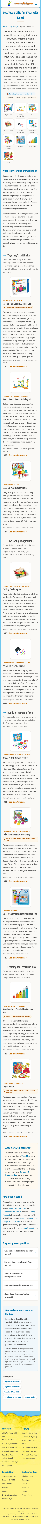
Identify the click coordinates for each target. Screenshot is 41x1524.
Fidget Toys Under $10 (10, 1443)
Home (5, 26)
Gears (22, 1218)
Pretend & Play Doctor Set (14, 666)
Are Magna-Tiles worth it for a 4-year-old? (18, 1285)
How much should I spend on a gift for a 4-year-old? (18, 1263)
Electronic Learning (9, 1495)
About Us (25, 1487)
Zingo (17, 1221)
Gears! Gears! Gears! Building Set (17, 399)
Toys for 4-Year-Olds (29, 1447)
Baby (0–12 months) (29, 1433)
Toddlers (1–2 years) (29, 1437)
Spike (11, 1208)
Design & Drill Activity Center (15, 758)
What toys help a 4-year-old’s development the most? (14, 1275)
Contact (25, 1491)
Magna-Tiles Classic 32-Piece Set (17, 303)
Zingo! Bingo (8, 1086)
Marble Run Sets (8, 1440)
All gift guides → (8, 1465)
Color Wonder (20, 1208)
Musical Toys (7, 1499)
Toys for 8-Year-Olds (29, 1455)
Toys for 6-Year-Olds (12, 1392)
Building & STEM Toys (12, 1397)
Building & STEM (8, 1480)
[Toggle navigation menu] (36, 4)
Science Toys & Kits (9, 1476)
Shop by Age (13, 26)
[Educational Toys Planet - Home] (21, 3)
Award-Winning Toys (10, 1462)
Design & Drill (8, 1221)
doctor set (33, 1218)
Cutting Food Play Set (12, 589)
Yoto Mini (25, 1156)
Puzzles (5, 1487)
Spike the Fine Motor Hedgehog (16, 834)
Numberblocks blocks (12, 1211)
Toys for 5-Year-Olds (12, 1387)
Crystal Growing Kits (9, 1447)
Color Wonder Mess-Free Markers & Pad (20, 914)
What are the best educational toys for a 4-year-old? (19, 1252)
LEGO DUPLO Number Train (15, 488)
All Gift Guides (27, 1476)
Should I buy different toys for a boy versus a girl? (16, 1295)
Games (4, 1491)
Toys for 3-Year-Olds (12, 1382)
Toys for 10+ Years (28, 1459)
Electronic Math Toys (10, 1451)
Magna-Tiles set (27, 1228)
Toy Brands (26, 1484)
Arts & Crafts (30, 1397)
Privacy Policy (27, 1495)
